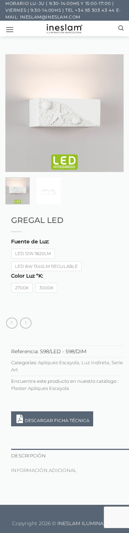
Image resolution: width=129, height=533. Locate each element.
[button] (9, 29)
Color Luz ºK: (27, 276)
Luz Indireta (95, 362)
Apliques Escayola (58, 362)
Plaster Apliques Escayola (40, 388)
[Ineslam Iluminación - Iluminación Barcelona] (65, 28)
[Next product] (11, 323)
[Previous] (16, 113)
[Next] (112, 113)
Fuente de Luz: (30, 241)
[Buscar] (121, 28)
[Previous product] (25, 323)
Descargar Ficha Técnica (57, 420)
